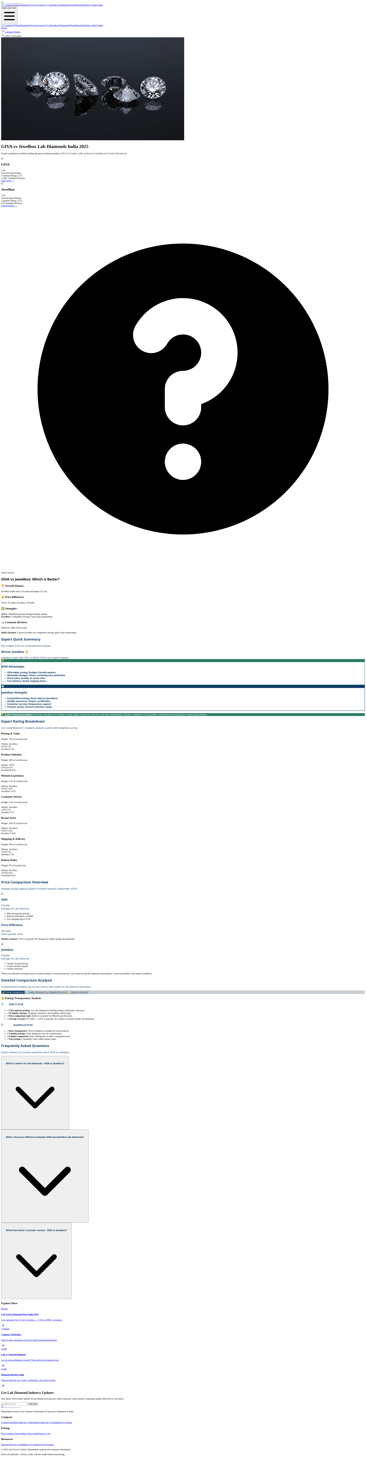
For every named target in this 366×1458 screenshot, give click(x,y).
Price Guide (6, 1433)
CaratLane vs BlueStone (28, 1422)
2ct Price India (31, 1433)
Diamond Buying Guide (85, 5)
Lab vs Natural (65, 1422)
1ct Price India (18, 1433)
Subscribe (33, 1404)
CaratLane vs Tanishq (49, 1422)
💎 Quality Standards (35, 992)
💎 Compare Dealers (10, 5)
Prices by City (44, 1433)
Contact (99, 5)
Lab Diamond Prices (65, 5)
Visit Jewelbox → (9, 206)
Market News (29, 1444)
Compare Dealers (12, 32)
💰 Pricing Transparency (12, 992)
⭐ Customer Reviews (77, 992)
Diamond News (27, 5)
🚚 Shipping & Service (55, 992)
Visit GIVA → (7, 181)
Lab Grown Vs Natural (45, 5)
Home (4, 28)
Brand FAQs (41, 1444)
